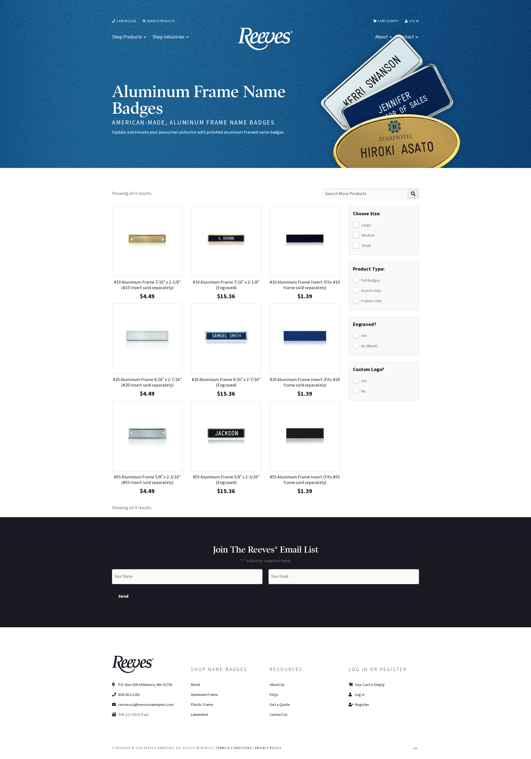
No (363, 391)
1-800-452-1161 (126, 21)
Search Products (160, 21)
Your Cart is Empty (369, 685)
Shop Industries (168, 37)
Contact (406, 37)
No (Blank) (369, 346)
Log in (414, 21)
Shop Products (127, 37)
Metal (195, 685)
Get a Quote (280, 705)
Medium (368, 235)
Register (361, 705)
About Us (277, 685)
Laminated (199, 714)
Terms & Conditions (234, 748)
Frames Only (371, 301)
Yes (364, 336)
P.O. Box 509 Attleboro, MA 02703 (145, 685)
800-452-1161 (129, 695)
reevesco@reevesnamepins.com (146, 705)
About (381, 37)
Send (123, 596)
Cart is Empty (387, 21)
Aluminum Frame (204, 695)
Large (366, 225)
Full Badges (370, 280)
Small (366, 245)
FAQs (274, 695)
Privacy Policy (268, 748)
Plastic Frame (202, 705)
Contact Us (279, 714)
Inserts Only (371, 291)
